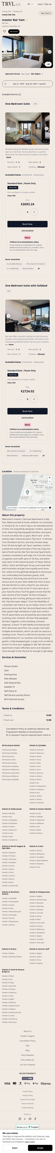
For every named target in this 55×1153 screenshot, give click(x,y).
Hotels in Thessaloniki (10, 901)
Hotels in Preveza (8, 989)
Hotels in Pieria (7, 908)
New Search (46, 13)
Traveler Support (27, 1036)
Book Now (27, 224)
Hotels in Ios (34, 783)
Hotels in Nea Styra (9, 1022)
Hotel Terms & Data (27, 1099)
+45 (48, 64)
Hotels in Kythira (36, 833)
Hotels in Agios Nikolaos (39, 860)
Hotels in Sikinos (36, 799)
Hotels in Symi (7, 836)
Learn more (30, 1141)
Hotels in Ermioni (36, 926)
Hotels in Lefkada (36, 816)
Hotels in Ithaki (35, 830)
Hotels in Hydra (35, 956)
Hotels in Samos (8, 869)
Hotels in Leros (7, 833)
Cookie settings (27, 1107)
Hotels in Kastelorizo (10, 840)
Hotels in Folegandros (38, 786)
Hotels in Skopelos (9, 862)
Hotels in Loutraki (36, 913)
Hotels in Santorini (37, 750)
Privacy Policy (27, 1095)
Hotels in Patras (36, 916)
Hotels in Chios (7, 872)
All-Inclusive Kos (8, 756)
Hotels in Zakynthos (37, 820)
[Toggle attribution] (50, 507)
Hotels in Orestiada (9, 915)
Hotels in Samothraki (10, 885)
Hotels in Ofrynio (8, 925)
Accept (40, 1148)
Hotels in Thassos (8, 856)
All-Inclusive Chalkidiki (10, 779)
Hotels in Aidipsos (9, 1009)
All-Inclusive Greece (9, 750)
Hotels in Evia (7, 979)
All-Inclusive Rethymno (10, 769)
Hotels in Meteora (9, 1002)
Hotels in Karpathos (9, 823)
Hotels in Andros (36, 776)
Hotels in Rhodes (8, 813)
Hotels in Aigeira (36, 936)
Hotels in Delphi (8, 999)
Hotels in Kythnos (36, 773)
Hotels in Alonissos (9, 859)
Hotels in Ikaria (7, 882)
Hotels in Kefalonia (37, 823)
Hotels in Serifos (36, 796)
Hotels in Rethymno (37, 854)
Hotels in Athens (8, 953)
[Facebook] (35, 1119)
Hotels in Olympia (36, 909)
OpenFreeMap (12, 507)
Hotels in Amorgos (37, 802)
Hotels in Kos (7, 816)
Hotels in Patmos (8, 826)
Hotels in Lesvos (8, 866)
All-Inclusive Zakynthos (10, 773)
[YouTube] (30, 1119)
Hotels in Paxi (35, 826)
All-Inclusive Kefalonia (10, 776)
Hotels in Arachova (9, 992)
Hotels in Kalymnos (9, 830)
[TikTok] (25, 1119)
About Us (27, 1031)
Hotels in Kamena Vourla (11, 1012)
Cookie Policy (28, 1091)
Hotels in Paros (35, 759)
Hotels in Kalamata (37, 906)
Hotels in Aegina (36, 953)
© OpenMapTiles (23, 507)
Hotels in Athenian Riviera (12, 956)
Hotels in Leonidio (36, 939)
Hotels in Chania (36, 850)
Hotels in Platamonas (10, 921)
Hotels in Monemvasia (38, 899)
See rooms (14, 31)
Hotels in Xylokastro (37, 932)
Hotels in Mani (35, 919)
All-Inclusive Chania (9, 763)
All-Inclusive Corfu (9, 759)
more (8, 157)
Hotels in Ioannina (9, 986)
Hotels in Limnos (8, 875)
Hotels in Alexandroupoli (11, 911)
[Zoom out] (50, 481)
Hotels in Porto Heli (37, 923)
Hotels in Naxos (36, 756)
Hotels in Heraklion (37, 857)
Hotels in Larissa (8, 1015)
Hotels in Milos (35, 763)
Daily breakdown (28, 230)
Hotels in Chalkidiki (9, 898)
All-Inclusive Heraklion (10, 766)
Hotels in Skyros (8, 879)
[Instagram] (20, 1119)
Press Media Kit (27, 1060)
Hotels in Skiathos (9, 852)
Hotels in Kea (35, 792)
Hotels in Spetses (36, 963)
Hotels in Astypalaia (9, 820)
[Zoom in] (50, 477)
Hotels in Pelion (8, 976)
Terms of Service (27, 1103)
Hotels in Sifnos (35, 779)
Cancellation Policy (28, 1041)
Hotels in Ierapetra (37, 863)
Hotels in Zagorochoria (10, 1005)
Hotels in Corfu (35, 813)
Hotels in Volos (7, 996)
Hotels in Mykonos (37, 753)
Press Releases (27, 1055)
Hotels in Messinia (36, 903)
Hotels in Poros (35, 960)
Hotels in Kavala (8, 905)
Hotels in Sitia (35, 867)
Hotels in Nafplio (36, 896)
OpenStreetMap (42, 507)
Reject (15, 1148)
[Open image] (27, 52)
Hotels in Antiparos (37, 789)
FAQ (27, 1045)
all (39, 268)
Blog (27, 1050)
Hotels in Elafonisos (37, 929)
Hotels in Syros (35, 769)
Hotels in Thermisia (37, 942)
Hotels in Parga (8, 982)
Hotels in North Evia (9, 1019)
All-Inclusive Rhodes (9, 753)
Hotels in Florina (8, 918)
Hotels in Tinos (35, 766)
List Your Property (27, 1064)
